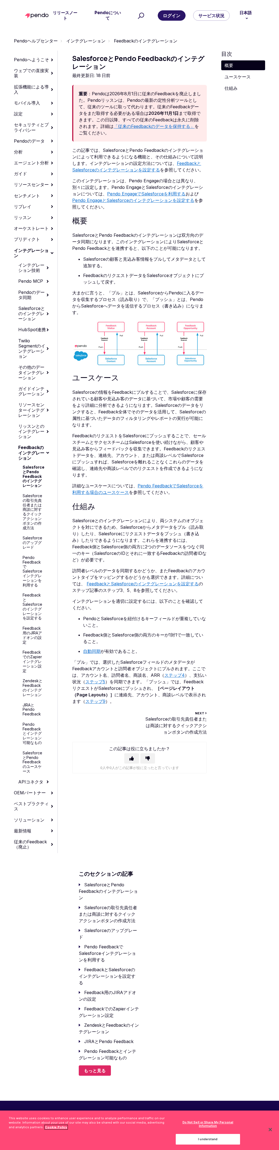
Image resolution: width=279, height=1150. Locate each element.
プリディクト (27, 239)
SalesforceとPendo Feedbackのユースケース (32, 762)
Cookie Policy (56, 1127)
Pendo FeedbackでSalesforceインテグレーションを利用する (32, 571)
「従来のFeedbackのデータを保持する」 (154, 126)
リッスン (22, 217)
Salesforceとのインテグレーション (31, 313)
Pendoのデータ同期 (31, 295)
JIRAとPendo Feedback (32, 710)
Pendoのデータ (29, 141)
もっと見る (95, 1070)
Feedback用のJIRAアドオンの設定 (32, 635)
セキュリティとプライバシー (31, 127)
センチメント (27, 195)
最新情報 (22, 831)
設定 (18, 113)
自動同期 (92, 651)
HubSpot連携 (32, 329)
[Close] (270, 1130)
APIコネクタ (30, 782)
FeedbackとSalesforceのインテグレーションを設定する (32, 606)
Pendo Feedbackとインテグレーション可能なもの (32, 733)
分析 (18, 152)
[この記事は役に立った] (131, 758)
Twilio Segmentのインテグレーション (31, 348)
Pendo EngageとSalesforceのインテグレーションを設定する (133, 200)
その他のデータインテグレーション (31, 372)
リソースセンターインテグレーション (31, 410)
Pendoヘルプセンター (36, 41)
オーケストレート (31, 228)
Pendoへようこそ (31, 59)
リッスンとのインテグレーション (31, 431)
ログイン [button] (171, 15)
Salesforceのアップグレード (32, 542)
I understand (207, 1139)
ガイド (20, 173)
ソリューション (29, 820)
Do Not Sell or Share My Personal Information (208, 1124)
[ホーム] (38, 15)
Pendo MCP (30, 281)
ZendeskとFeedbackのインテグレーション (33, 687)
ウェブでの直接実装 (31, 73)
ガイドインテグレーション (31, 391)
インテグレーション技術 (31, 267)
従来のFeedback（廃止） (30, 844)
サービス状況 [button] (211, 15)
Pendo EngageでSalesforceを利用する (146, 193)
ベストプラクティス (31, 806)
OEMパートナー (30, 792)
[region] (139, 1130)
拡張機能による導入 (31, 89)
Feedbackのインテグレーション (145, 41)
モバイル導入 (27, 103)
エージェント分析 (31, 162)
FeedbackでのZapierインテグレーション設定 (32, 661)
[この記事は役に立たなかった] (147, 758)
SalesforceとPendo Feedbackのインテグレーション (33, 476)
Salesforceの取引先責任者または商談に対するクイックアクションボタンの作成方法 (32, 511)
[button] (140, 15)
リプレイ (22, 206)
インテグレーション (85, 41)
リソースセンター (31, 184)
